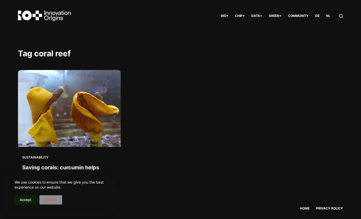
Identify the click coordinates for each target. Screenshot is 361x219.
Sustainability (35, 157)
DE (317, 16)
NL (328, 16)
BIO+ (224, 16)
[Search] (341, 16)
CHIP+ (240, 16)
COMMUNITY (298, 16)
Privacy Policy (329, 208)
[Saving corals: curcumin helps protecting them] (69, 108)
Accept (25, 200)
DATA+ (256, 16)
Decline (51, 200)
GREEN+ (275, 16)
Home (304, 208)
